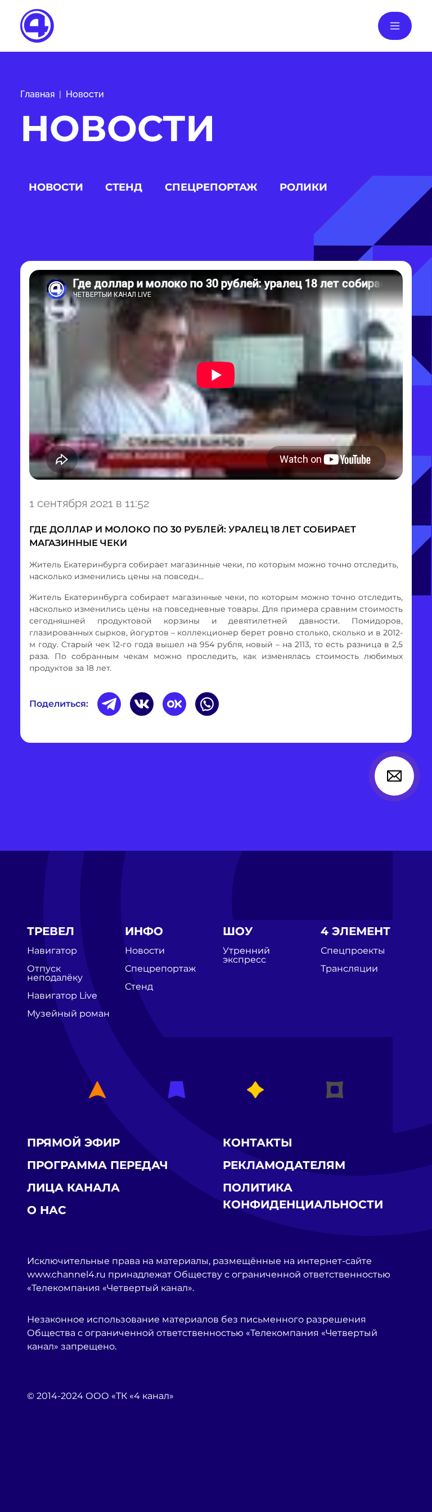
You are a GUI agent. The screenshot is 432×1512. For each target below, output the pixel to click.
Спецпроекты (353, 950)
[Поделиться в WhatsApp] (207, 704)
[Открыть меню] (395, 26)
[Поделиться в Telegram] (109, 704)
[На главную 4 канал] (37, 25)
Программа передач (97, 1165)
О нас (46, 1210)
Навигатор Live (62, 995)
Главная (37, 94)
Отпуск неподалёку (55, 973)
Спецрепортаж (211, 187)
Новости (85, 94)
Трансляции (349, 968)
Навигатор (52, 950)
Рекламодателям (284, 1165)
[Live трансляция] (51, 1459)
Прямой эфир (73, 1142)
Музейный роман (68, 1013)
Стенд (123, 187)
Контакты (257, 1142)
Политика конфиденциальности (303, 1196)
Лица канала (73, 1187)
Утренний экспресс (246, 955)
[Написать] (394, 776)
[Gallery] (216, 377)
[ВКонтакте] (142, 704)
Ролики (303, 187)
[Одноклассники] (174, 704)
